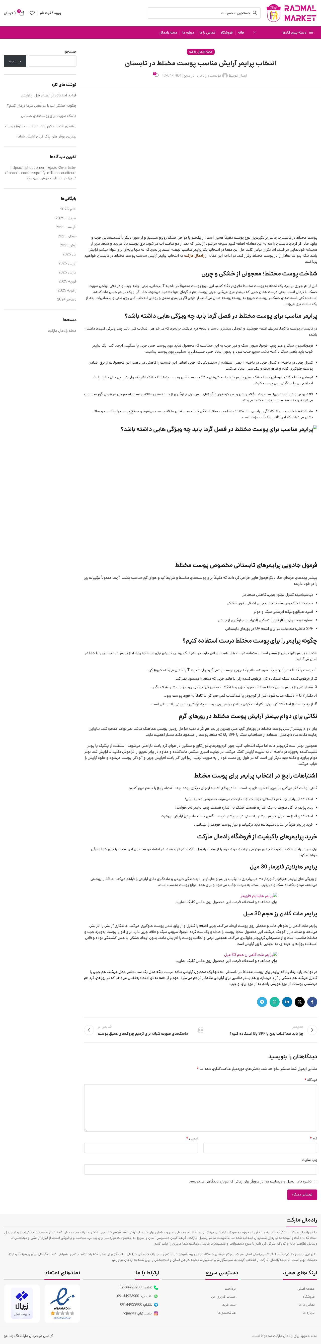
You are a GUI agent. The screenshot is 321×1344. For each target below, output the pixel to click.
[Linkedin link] (287, 1002)
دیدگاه (310, 1080)
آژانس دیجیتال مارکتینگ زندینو (28, 1335)
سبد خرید (229, 1304)
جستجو (70, 51)
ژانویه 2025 (67, 290)
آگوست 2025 (66, 227)
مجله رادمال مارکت (200, 52)
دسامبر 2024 (66, 299)
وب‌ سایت (309, 1159)
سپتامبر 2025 (66, 218)
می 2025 (69, 254)
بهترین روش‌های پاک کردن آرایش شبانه (46, 136)
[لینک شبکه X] (300, 1002)
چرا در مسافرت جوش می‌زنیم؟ (49, 178)
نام (313, 1138)
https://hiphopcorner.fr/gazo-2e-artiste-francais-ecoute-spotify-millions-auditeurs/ (40, 170)
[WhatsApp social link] (275, 1002)
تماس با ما (307, 1304)
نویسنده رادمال (209, 75)
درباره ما (309, 1312)
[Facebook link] (312, 1002)
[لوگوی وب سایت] (291, 13)
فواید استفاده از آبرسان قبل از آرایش (48, 95)
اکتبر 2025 (68, 209)
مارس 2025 (67, 272)
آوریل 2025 (67, 263)
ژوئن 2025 (68, 245)
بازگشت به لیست (200, 1030)
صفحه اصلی (306, 1288)
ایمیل (192, 1138)
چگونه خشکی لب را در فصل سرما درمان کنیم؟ (41, 105)
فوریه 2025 (67, 281)
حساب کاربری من (223, 1296)
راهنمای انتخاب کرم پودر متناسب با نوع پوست (40, 126)
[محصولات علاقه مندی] (32, 13)
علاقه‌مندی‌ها (226, 1312)
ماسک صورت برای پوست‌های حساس (48, 115)
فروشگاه (309, 1296)
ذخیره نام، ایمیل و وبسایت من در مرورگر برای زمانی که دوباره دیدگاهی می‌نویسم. (250, 1181)
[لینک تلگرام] (262, 1002)
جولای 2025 (67, 236)
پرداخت (230, 1288)
